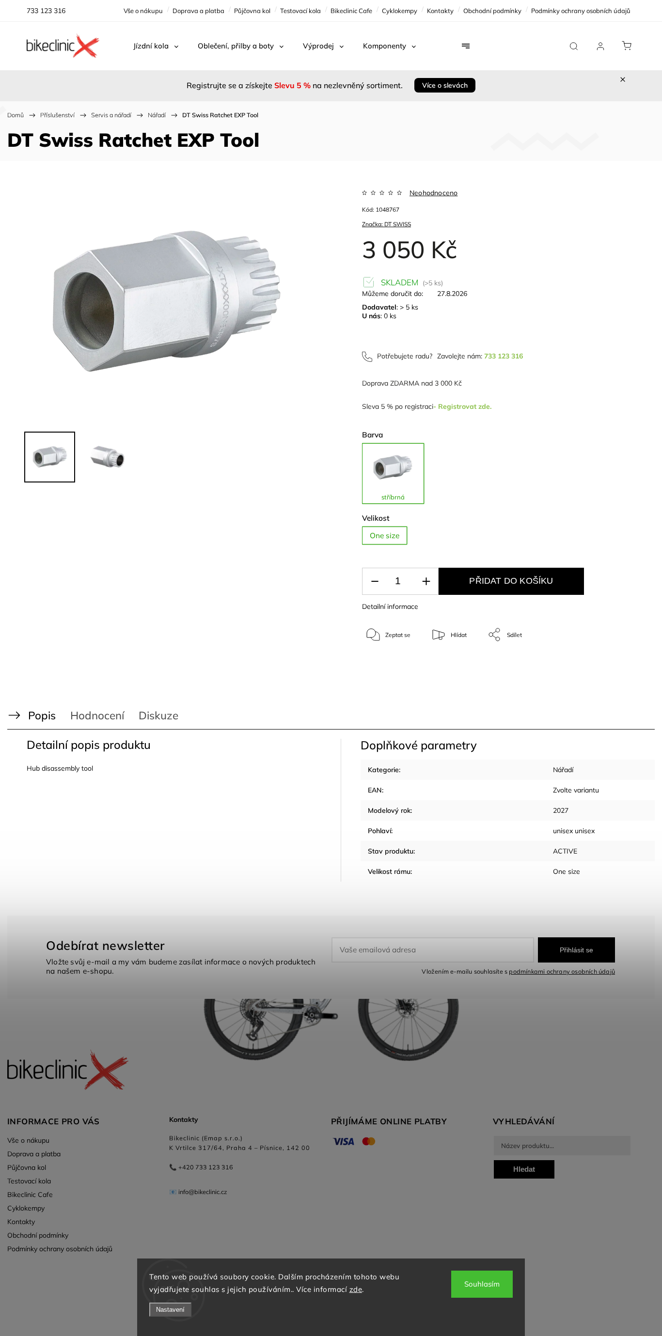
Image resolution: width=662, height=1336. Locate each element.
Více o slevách (445, 85)
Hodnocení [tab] (97, 715)
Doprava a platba (198, 11)
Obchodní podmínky (492, 11)
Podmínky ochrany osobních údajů (580, 11)
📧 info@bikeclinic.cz (198, 1192)
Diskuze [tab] (158, 715)
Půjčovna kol (252, 11)
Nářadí (563, 769)
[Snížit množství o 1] (375, 581)
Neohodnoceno (433, 192)
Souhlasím (482, 1284)
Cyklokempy (399, 11)
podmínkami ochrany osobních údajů (562, 971)
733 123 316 (503, 356)
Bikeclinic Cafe (351, 11)
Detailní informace (390, 606)
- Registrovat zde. (462, 406)
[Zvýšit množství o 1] (426, 581)
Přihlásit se (576, 950)
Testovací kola (300, 11)
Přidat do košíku (511, 581)
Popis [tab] (42, 715)
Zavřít (607, 666)
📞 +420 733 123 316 (201, 1167)
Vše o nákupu (143, 11)
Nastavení (170, 1309)
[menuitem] (155, 46)
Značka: (386, 224)
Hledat (524, 1169)
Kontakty (440, 11)
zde (356, 1289)
